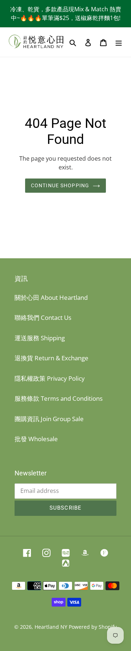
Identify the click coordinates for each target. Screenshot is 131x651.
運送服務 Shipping (40, 338)
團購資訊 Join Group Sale (49, 419)
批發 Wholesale (36, 439)
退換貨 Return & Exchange (51, 358)
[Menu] (118, 42)
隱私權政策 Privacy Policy (50, 378)
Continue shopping (60, 185)
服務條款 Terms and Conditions (59, 398)
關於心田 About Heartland (51, 297)
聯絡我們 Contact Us (43, 317)
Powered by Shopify (93, 626)
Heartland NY (51, 626)
